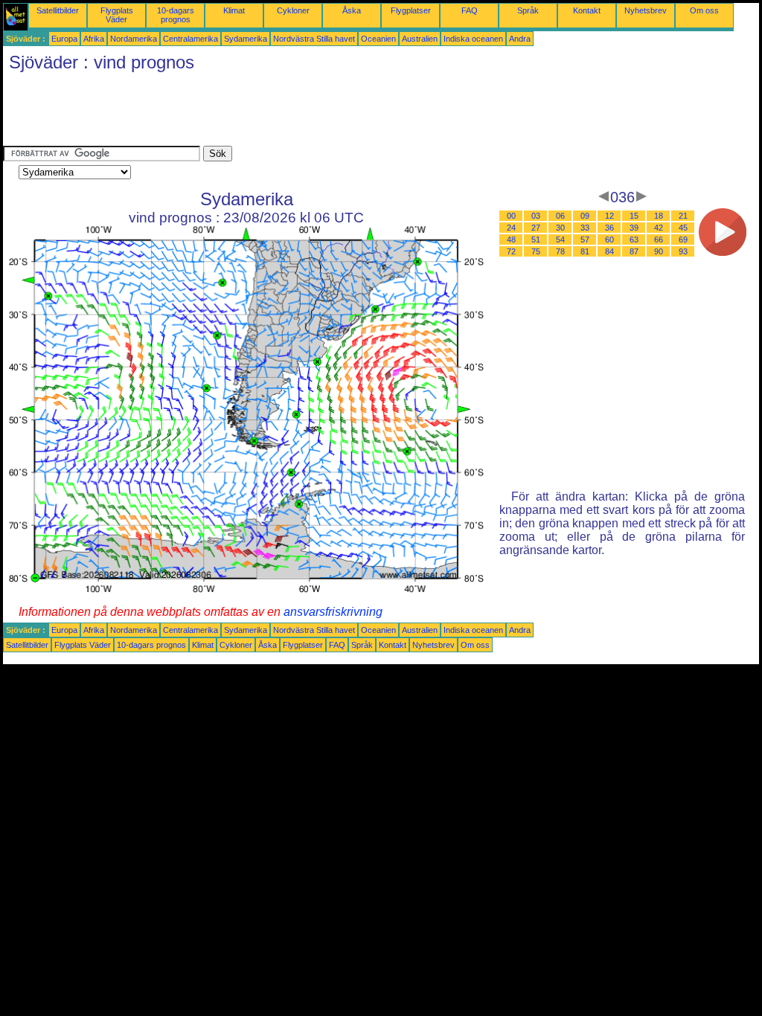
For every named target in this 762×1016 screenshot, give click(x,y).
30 (560, 227)
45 (683, 227)
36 (609, 227)
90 (658, 251)
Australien (420, 38)
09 (584, 215)
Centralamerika (190, 38)
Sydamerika (245, 38)
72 (511, 251)
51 (535, 239)
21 (683, 215)
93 (683, 251)
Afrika (93, 38)
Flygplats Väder (116, 15)
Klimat (234, 10)
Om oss (704, 10)
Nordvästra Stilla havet (314, 38)
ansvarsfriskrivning (333, 611)
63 (634, 239)
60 (609, 239)
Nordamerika (133, 38)
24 (511, 227)
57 (584, 239)
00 (511, 215)
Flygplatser (411, 10)
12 (609, 215)
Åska (351, 10)
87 (634, 251)
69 (683, 239)
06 (560, 215)
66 (658, 239)
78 (560, 251)
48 (511, 239)
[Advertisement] (274, 112)
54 (560, 239)
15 (634, 215)
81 (584, 251)
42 (658, 227)
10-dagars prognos (175, 15)
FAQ (469, 10)
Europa (64, 38)
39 (634, 227)
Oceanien (378, 38)
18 (658, 215)
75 (535, 251)
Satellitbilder (57, 10)
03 (535, 215)
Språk (528, 10)
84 (609, 251)
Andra (520, 38)
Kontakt (587, 10)
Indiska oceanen (473, 38)
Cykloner (293, 10)
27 (535, 227)
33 (584, 227)
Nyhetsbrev (645, 10)
